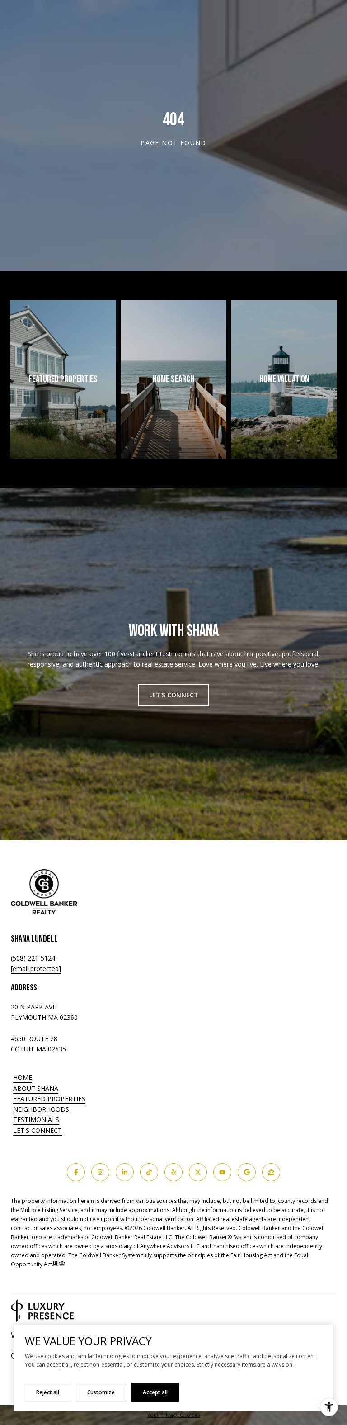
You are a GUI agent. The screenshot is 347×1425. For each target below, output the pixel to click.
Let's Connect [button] (173, 695)
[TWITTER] (198, 1172)
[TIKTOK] (149, 1172)
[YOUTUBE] (222, 1172)
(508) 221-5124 (33, 958)
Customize (101, 1392)
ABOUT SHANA (35, 1088)
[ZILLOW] (271, 1172)
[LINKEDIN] (125, 1172)
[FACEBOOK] (76, 1172)
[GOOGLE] (247, 1172)
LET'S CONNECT (37, 1130)
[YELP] (173, 1172)
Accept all (155, 1392)
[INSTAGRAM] (100, 1172)
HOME (22, 1077)
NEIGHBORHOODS (41, 1109)
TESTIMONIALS (36, 1119)
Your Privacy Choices (173, 1415)
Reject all (47, 1392)
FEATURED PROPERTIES (49, 1098)
